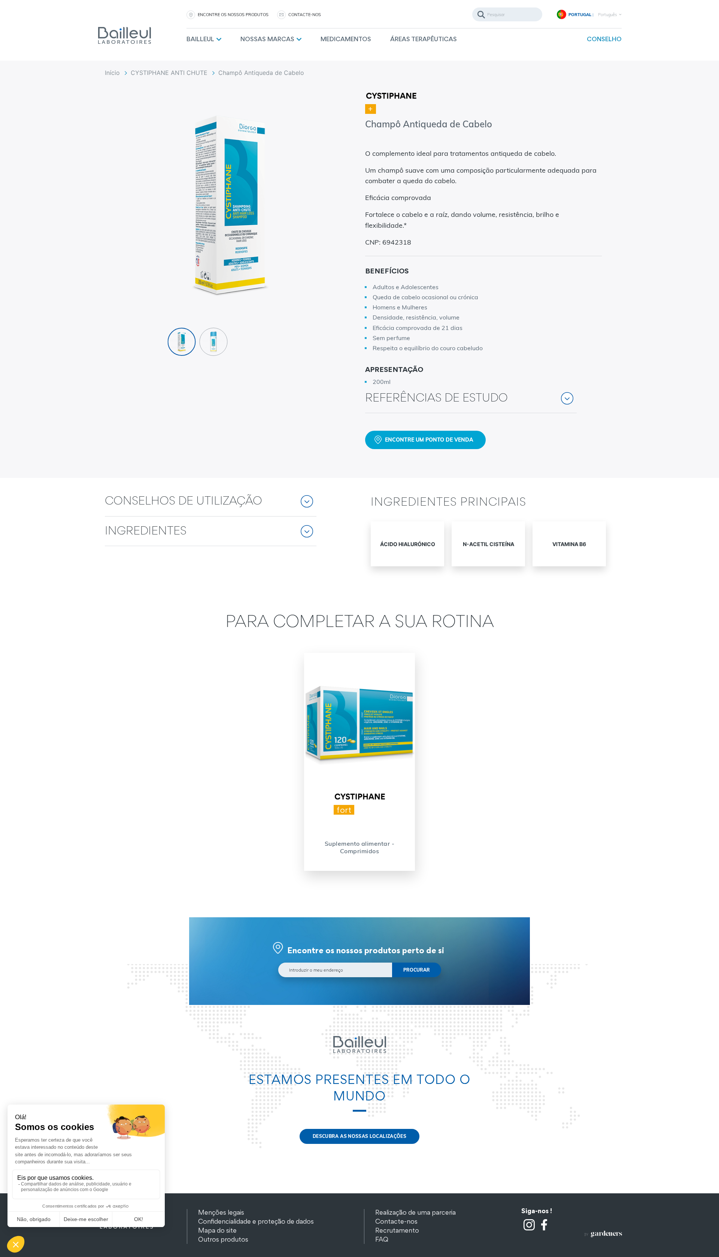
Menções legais (221, 1212)
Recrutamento (397, 1230)
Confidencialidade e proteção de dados (256, 1221)
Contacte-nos (396, 1221)
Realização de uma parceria (415, 1212)
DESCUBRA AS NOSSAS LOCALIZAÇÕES (359, 1136)
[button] (471, 403)
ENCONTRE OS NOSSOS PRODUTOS (233, 14)
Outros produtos (223, 1239)
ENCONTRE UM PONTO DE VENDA (429, 439)
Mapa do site (217, 1230)
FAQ (381, 1239)
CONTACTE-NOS (304, 14)
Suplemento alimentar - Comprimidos (360, 847)
